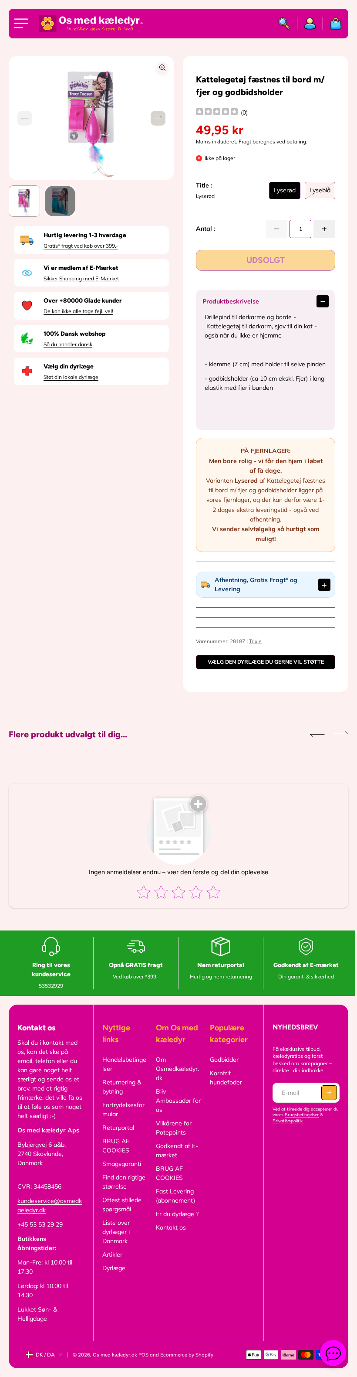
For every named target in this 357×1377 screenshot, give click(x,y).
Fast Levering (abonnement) (173, 1204)
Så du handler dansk (68, 344)
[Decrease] (276, 229)
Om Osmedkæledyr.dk (175, 1078)
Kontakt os (169, 1237)
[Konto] (310, 23)
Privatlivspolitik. (284, 1130)
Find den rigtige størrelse (122, 1191)
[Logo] (91, 23)
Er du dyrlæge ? (175, 1223)
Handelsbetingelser (123, 1073)
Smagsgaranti (120, 1173)
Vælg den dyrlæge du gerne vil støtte (262, 671)
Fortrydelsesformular (122, 1118)
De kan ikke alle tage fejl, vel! (78, 311)
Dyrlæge (112, 1277)
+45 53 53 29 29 (40, 1233)
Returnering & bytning (120, 1095)
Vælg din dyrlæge (69, 366)
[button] (158, 118)
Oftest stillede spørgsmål (120, 1213)
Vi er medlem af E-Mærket (81, 268)
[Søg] (284, 23)
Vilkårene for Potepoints (172, 1136)
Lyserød (285, 192)
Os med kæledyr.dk (115, 1364)
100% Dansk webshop (74, 333)
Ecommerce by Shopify (186, 1364)
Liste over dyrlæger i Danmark (114, 1241)
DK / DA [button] (45, 1363)
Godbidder (221, 1069)
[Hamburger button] (22, 23)
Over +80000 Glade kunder (83, 300)
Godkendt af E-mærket (175, 1159)
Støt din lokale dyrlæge (71, 377)
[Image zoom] (162, 67)
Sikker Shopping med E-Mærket (81, 278)
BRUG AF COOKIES (114, 1154)
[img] (217, 112)
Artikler (111, 1264)
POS (143, 1364)
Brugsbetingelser (305, 1124)
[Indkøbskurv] (332, 23)
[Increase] (324, 229)
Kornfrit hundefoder (223, 1086)
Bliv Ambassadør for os (171, 1110)
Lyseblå (320, 192)
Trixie (253, 650)
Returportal (117, 1137)
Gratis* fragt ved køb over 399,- (81, 245)
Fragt (245, 141)
